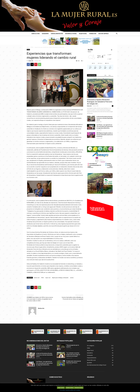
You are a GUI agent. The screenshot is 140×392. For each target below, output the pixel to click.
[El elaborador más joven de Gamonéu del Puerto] (61, 363)
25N (105, 75)
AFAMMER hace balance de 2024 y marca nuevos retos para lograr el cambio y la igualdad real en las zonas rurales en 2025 (40, 299)
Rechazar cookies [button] (78, 387)
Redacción (31, 60)
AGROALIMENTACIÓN (57, 33)
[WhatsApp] (39, 64)
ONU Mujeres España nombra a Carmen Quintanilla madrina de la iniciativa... (104, 134)
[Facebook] (28, 64)
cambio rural (36, 277)
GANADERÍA (45, 33)
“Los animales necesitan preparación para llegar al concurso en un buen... (73, 354)
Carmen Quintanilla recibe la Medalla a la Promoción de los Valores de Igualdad (72, 298)
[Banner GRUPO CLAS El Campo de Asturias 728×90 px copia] (70, 41)
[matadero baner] (100, 168)
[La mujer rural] (70, 16)
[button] (117, 33)
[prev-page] (88, 141)
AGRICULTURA (36, 33)
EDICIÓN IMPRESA (103, 33)
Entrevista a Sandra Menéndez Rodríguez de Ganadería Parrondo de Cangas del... (99, 102)
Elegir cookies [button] (61, 387)
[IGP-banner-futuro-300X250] (100, 194)
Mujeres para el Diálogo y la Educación (60, 277)
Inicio (28, 47)
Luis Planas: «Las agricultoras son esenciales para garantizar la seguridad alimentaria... (104, 126)
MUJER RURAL (83, 33)
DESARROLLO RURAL (71, 33)
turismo (72, 277)
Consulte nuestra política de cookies (70, 390)
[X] (32, 64)
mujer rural (47, 277)
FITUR (32, 47)
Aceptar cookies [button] (69, 387)
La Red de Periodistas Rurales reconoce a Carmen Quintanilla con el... (104, 118)
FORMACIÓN (92, 33)
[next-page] (91, 141)
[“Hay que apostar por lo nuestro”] (61, 347)
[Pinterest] (35, 64)
